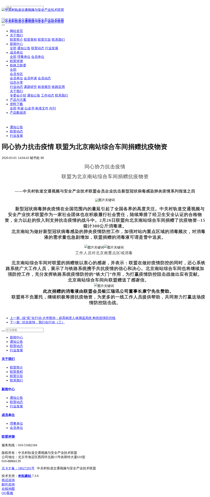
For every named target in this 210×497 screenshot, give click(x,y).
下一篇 (37, 322)
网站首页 (16, 31)
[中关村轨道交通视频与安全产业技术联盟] (105, 10)
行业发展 (16, 135)
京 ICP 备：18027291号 (18, 468)
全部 (13, 48)
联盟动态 (16, 131)
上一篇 (62, 318)
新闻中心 (16, 337)
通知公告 (16, 127)
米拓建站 (25, 476)
